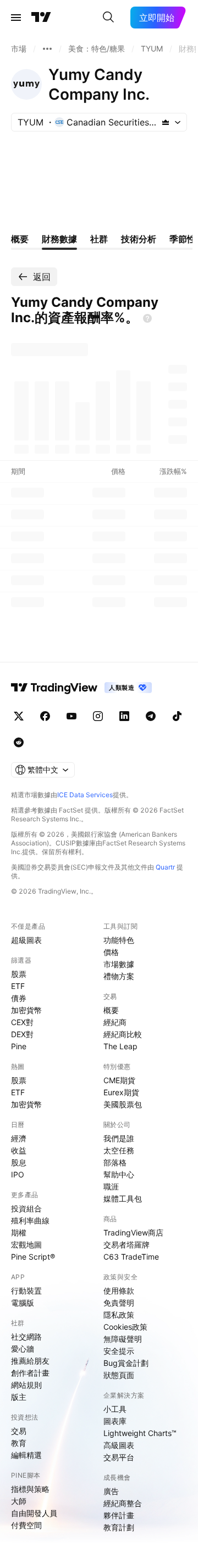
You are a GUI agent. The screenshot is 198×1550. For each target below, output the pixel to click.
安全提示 (118, 1350)
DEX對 (22, 1034)
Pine (18, 1046)
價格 (111, 952)
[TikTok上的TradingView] (177, 716)
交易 (18, 1430)
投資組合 (26, 1208)
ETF (18, 986)
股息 (18, 1162)
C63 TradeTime (131, 1256)
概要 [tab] (20, 238)
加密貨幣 (26, 1010)
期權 (18, 1232)
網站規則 (26, 1384)
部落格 (115, 1162)
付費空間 (26, 1525)
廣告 (111, 1491)
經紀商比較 (122, 1034)
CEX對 (22, 1022)
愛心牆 (22, 1348)
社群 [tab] (99, 238)
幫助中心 (118, 1174)
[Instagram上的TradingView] (98, 716)
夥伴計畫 (118, 1515)
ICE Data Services (85, 795)
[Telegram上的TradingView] (150, 716)
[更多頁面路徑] (47, 49)
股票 (18, 974)
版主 (18, 1397)
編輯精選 (26, 1455)
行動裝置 (26, 1290)
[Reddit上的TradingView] (18, 742)
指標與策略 (30, 1489)
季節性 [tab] (182, 238)
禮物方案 (118, 976)
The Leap (120, 1046)
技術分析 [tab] (138, 238)
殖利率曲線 (30, 1220)
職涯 (111, 1186)
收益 (18, 1150)
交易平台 (118, 1457)
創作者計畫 (30, 1372)
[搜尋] (108, 17)
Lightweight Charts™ (140, 1433)
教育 (18, 1443)
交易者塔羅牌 (126, 1244)
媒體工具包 (122, 1198)
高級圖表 (118, 1445)
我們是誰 (118, 1138)
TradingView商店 (133, 1232)
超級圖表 (26, 940)
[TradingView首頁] (41, 17)
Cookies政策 (125, 1326)
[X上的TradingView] (18, 716)
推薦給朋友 (30, 1360)
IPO (17, 1174)
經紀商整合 (122, 1503)
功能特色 (118, 940)
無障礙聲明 (122, 1338)
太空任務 (118, 1150)
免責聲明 (118, 1302)
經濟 (18, 1138)
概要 (111, 1010)
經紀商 (115, 1022)
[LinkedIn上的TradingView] (124, 716)
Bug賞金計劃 (125, 1363)
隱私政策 (118, 1314)
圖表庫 (115, 1421)
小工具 (115, 1409)
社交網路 (26, 1336)
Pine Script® (33, 1256)
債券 (18, 998)
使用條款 (118, 1290)
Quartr (165, 867)
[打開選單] (16, 17)
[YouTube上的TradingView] (71, 716)
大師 (18, 1501)
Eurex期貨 (121, 1092)
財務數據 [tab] (59, 238)
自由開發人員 (34, 1513)
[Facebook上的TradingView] (45, 716)
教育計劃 (118, 1527)
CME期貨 (119, 1080)
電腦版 (22, 1302)
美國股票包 (122, 1104)
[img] (165, 122)
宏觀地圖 (26, 1244)
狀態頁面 (118, 1375)
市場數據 (118, 964)
